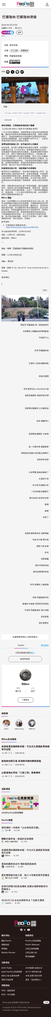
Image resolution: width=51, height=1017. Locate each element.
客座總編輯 (30, 956)
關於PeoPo (6, 940)
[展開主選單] (3, 4)
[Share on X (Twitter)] (12, 72)
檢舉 (19, 32)
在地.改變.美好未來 (34, 975)
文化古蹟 (14, 51)
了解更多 (25, 700)
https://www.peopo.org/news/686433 (22, 227)
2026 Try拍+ (6, 967)
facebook (21, 930)
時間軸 (4, 948)
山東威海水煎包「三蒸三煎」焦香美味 (20, 772)
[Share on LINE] (17, 72)
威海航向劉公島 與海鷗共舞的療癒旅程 (21, 761)
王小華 (8, 830)
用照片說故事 (7, 979)
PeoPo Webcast (32, 944)
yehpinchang (19, 729)
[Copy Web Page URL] (22, 72)
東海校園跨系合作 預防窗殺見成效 (18, 863)
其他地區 (13, 45)
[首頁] (25, 4)
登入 (33, 652)
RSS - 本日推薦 (8, 994)
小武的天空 (9, 867)
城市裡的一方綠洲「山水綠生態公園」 (20, 827)
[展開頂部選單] (47, 4)
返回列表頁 (25, 659)
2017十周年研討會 (34, 971)
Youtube (28, 930)
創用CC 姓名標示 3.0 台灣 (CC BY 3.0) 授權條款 (15, 62)
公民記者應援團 (32, 948)
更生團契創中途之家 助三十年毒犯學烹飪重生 (25, 875)
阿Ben (25, 684)
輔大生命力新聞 (11, 878)
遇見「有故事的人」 (34, 979)
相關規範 (5, 944)
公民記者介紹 (31, 952)
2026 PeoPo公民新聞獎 (11, 971)
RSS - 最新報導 (8, 990)
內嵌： (6, 107)
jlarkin (6, 729)
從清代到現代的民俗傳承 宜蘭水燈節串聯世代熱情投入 (24, 888)
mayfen (8, 903)
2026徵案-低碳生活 (34, 967)
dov (6, 892)
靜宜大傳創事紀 (11, 842)
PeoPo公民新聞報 (33, 940)
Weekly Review (8, 952)
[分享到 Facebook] (8, 72)
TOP (46, 1002)
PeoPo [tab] (21, 645)
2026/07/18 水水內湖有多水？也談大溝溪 (22, 900)
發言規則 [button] (45, 645)
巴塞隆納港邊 (15, 56)
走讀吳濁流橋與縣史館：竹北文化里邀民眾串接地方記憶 (25, 851)
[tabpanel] (25, 652)
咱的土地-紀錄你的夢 (10, 975)
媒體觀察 (24, 51)
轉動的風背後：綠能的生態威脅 (17, 838)
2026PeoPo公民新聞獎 (12, 812)
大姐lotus (31, 729)
